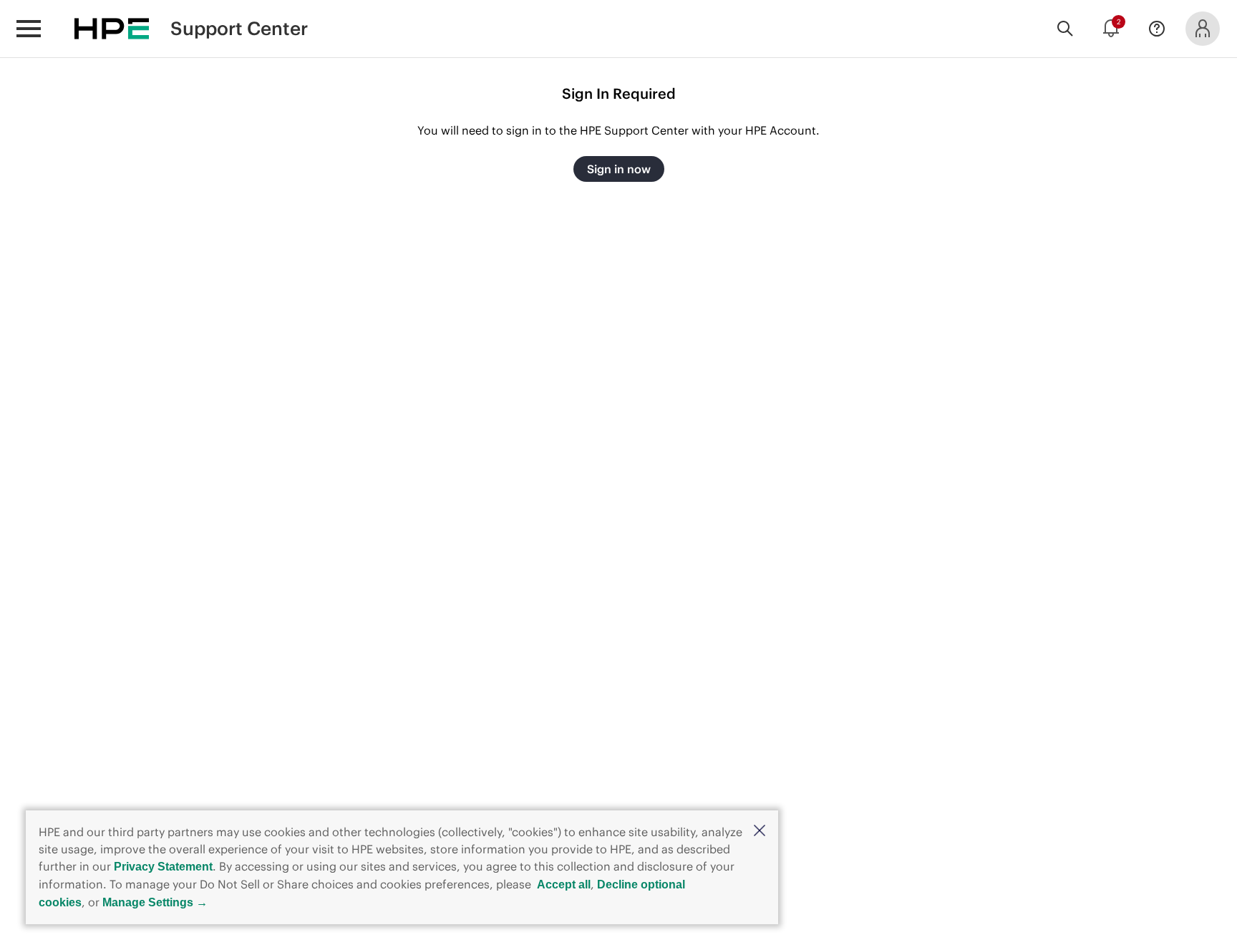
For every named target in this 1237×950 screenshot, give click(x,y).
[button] (759, 831)
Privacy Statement (163, 867)
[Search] (1065, 28)
